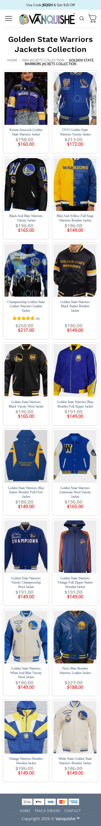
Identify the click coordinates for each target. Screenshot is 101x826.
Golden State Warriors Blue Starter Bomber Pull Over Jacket (26, 492)
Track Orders (48, 810)
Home (12, 60)
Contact (72, 810)
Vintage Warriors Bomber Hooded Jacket (26, 761)
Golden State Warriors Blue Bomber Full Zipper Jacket (75, 404)
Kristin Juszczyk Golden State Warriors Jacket (26, 132)
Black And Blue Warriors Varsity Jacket (26, 218)
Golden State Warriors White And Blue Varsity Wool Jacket (26, 672)
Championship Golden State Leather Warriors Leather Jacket (26, 306)
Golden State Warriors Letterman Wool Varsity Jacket (75, 492)
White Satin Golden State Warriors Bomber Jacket (75, 761)
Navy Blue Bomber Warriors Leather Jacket (75, 670)
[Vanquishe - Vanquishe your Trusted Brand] (47, 19)
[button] (8, 18)
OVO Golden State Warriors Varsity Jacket (75, 132)
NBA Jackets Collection (43, 60)
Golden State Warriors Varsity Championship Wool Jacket (26, 582)
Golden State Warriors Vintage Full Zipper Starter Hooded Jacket (75, 582)
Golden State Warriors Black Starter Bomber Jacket (75, 306)
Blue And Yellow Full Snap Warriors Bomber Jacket (75, 218)
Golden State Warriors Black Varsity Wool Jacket (26, 404)
